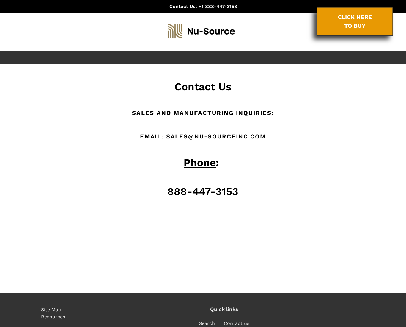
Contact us (236, 323)
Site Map (51, 309)
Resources (53, 317)
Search (207, 323)
